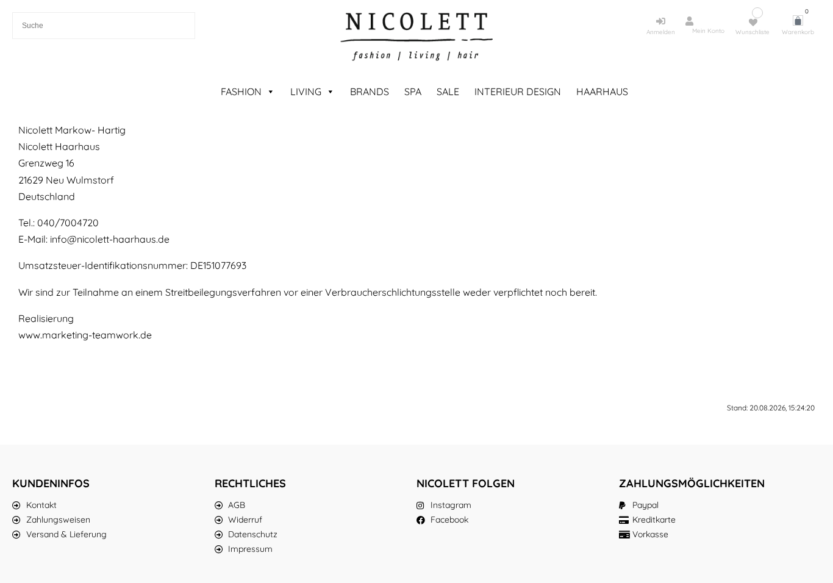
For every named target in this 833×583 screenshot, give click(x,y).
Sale (448, 91)
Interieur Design (517, 91)
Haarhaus (602, 91)
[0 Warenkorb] (798, 20)
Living (305, 91)
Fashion (241, 91)
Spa (412, 91)
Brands (369, 91)
